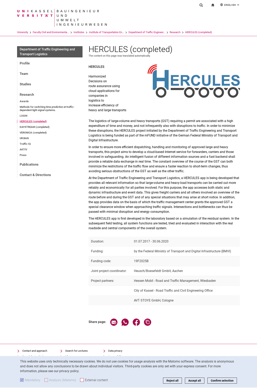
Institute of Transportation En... (106, 32)
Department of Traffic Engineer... (146, 32)
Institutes (78, 32)
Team (24, 74)
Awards (24, 101)
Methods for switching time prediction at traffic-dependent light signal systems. (47, 108)
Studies (25, 84)
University (22, 32)
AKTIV (23, 149)
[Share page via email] (113, 325)
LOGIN (23, 115)
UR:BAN (24, 138)
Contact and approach (34, 350)
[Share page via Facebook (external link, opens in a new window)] (136, 325)
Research (175, 32)
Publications (29, 164)
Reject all (172, 380)
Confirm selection (222, 380)
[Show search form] (201, 5)
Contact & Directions (35, 175)
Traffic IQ (25, 143)
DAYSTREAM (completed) (35, 126)
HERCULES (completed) (198, 32)
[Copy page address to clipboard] (147, 325)
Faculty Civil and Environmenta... (51, 32)
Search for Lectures (76, 350)
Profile (25, 63)
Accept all (194, 380)
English (232, 4)
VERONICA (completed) (33, 132)
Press (23, 155)
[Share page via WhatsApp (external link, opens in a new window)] (125, 325)
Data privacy (115, 350)
